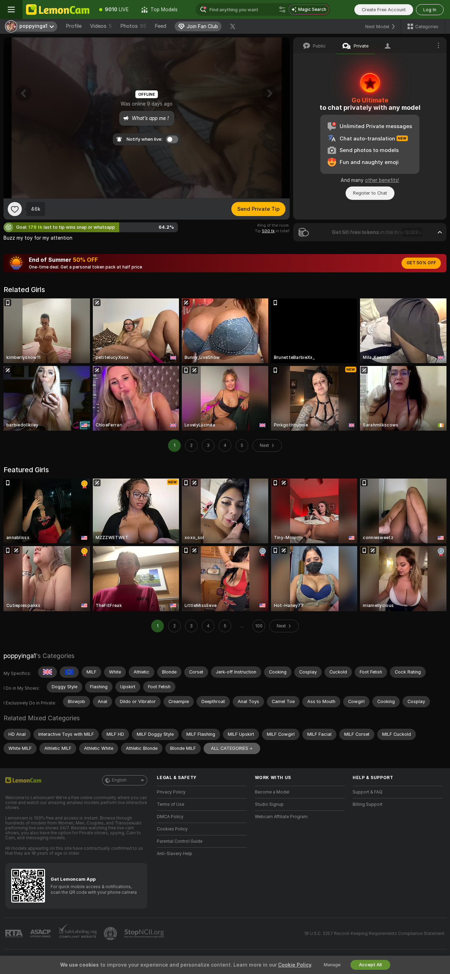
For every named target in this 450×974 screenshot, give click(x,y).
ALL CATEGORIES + (232, 748)
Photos (133, 26)
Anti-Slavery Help (174, 853)
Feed (160, 26)
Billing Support (367, 804)
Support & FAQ (367, 792)
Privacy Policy (171, 792)
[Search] (282, 9)
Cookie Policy (294, 965)
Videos (101, 26)
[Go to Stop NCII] (145, 933)
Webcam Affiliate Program (281, 816)
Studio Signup (269, 804)
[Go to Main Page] (57, 9)
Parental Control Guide (179, 841)
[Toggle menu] (11, 9)
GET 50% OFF (421, 262)
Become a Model (272, 792)
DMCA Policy (170, 816)
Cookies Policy (172, 829)
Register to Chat (370, 193)
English (119, 780)
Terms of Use (170, 804)
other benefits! (382, 180)
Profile (74, 26)
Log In (429, 9)
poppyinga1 (20, 655)
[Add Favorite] (15, 209)
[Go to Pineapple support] (111, 933)
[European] (69, 672)
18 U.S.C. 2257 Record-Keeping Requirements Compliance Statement (374, 933)
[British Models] (47, 672)
